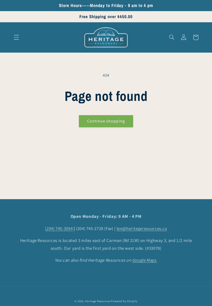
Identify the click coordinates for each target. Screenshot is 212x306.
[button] (16, 37)
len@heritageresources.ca (142, 228)
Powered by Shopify (124, 301)
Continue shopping (106, 121)
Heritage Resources (98, 301)
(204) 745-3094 (59, 228)
